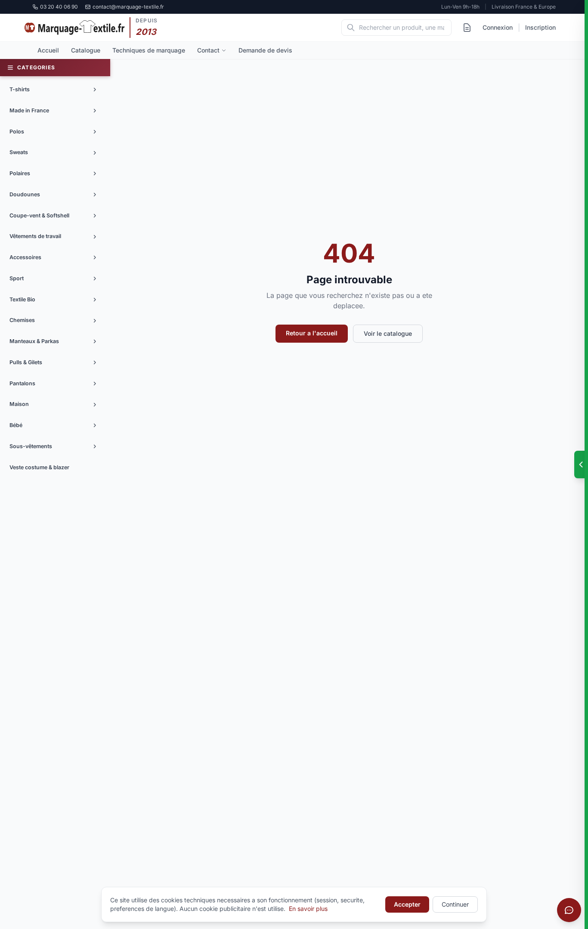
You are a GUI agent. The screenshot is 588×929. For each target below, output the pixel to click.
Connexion (498, 27)
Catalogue (85, 50)
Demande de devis (265, 50)
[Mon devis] (467, 27)
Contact (208, 50)
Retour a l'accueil (311, 333)
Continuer (455, 904)
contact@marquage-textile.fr (128, 6)
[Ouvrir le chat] (569, 910)
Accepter (407, 904)
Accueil (48, 50)
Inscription (540, 27)
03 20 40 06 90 (59, 6)
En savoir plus (308, 908)
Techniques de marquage (148, 50)
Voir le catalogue (388, 333)
